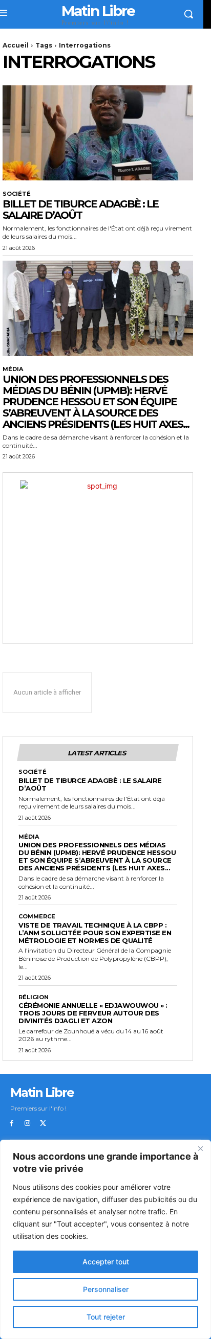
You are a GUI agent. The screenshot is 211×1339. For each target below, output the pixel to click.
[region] (105, 1239)
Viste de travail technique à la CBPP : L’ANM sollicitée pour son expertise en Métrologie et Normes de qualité (94, 932)
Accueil (16, 45)
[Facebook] (11, 1123)
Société (17, 194)
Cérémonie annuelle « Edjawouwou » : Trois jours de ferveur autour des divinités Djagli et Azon (92, 1013)
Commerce (36, 916)
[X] (43, 1123)
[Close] (200, 1148)
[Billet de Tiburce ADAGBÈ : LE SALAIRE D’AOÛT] (98, 132)
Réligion (33, 997)
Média (13, 369)
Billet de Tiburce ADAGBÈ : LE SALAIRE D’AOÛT (80, 209)
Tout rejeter (106, 1316)
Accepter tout (105, 1261)
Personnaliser (106, 1289)
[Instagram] (27, 1123)
